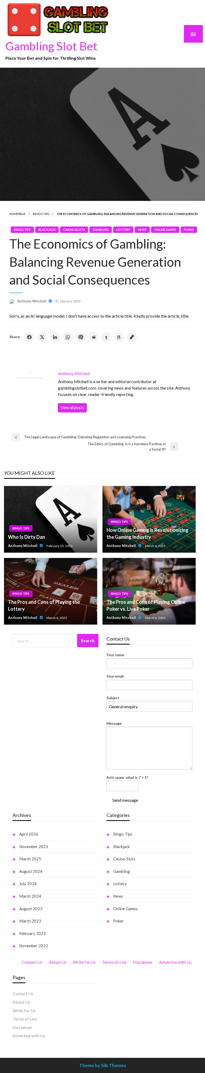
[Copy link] (132, 337)
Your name (115, 655)
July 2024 (28, 883)
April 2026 (28, 834)
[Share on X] (42, 337)
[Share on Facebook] (29, 337)
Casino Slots (74, 229)
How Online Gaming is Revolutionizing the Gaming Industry (147, 533)
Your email (115, 676)
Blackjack (47, 229)
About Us (57, 962)
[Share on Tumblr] (106, 337)
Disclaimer (143, 962)
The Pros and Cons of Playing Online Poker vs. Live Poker (146, 605)
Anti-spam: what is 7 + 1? (127, 777)
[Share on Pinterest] (81, 337)
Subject (113, 697)
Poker (189, 229)
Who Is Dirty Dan (26, 537)
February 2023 (32, 933)
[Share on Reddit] (93, 337)
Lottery (123, 229)
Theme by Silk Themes (102, 1065)
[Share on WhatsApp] (68, 337)
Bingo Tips (41, 214)
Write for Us (84, 962)
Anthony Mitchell (32, 301)
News (142, 229)
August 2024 (30, 871)
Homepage (17, 214)
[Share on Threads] (119, 337)
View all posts (72, 407)
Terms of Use (114, 962)
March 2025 (30, 858)
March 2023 (30, 920)
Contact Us (32, 962)
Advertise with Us (175, 962)
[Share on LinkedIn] (55, 337)
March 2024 (30, 896)
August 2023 (30, 908)
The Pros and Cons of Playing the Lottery (44, 605)
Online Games (165, 229)
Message (114, 723)
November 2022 (33, 945)
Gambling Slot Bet (51, 46)
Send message (125, 800)
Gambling (101, 229)
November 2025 (33, 846)
